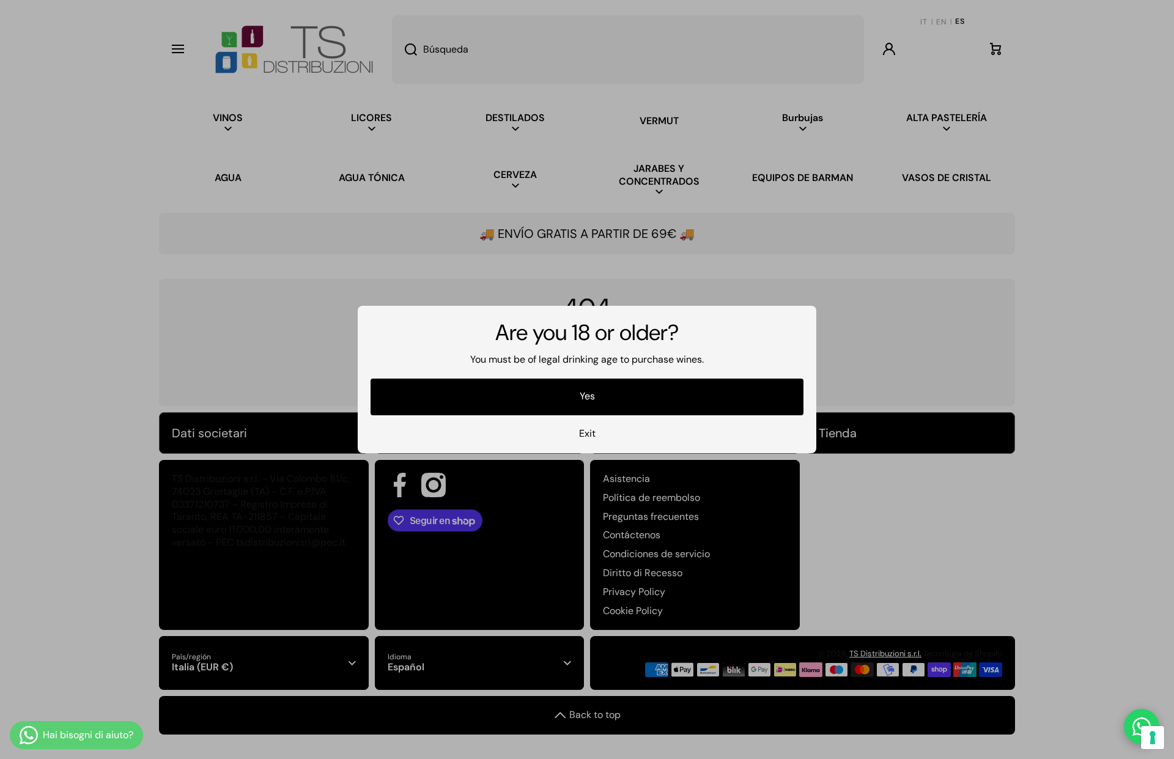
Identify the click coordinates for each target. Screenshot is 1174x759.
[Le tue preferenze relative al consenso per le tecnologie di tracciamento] (1152, 737)
